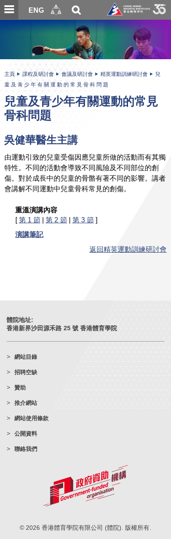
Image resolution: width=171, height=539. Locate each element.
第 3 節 (83, 220)
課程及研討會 (38, 74)
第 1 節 (29, 220)
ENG (36, 10)
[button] (56, 10)
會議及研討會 (77, 74)
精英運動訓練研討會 (124, 74)
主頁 (9, 74)
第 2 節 (56, 220)
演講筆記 (29, 234)
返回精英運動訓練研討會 (128, 249)
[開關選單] (9, 9)
